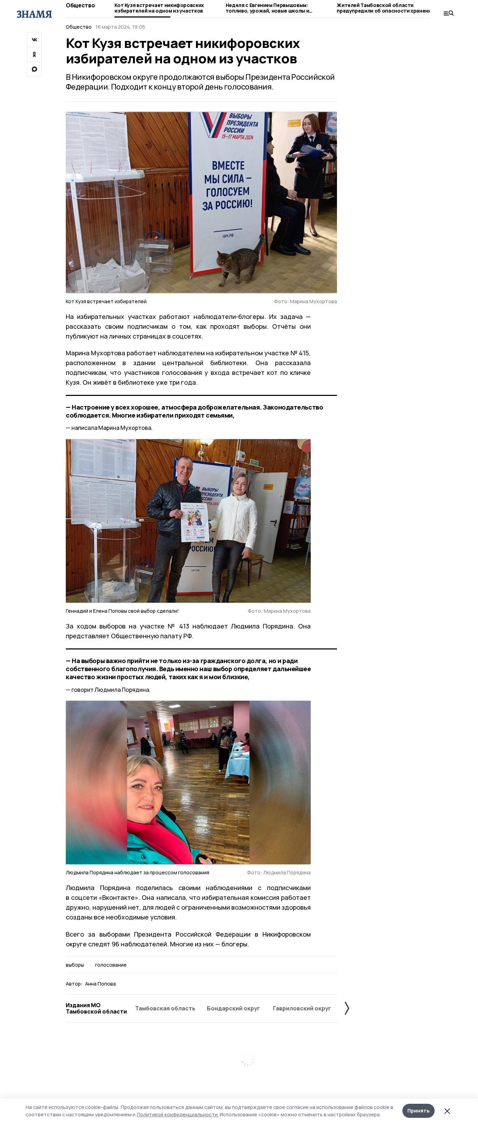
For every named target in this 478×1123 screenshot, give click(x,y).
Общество (80, 5)
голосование (111, 965)
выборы (75, 965)
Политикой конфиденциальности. (178, 1114)
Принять (418, 1110)
